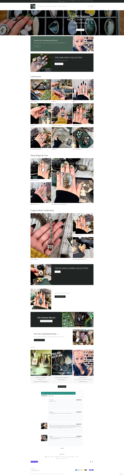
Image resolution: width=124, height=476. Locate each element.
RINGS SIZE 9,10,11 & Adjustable (59, 204)
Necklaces (54, 101)
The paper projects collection (79, 259)
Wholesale (57, 458)
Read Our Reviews (61, 379)
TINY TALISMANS (77, 149)
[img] (44, 395)
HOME (46, 456)
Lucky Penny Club (77, 235)
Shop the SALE (80, 29)
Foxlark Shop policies (57, 456)
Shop (57, 271)
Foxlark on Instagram (70, 456)
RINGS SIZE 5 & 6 (34, 204)
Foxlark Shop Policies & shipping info (40, 381)
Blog (67, 458)
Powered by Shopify (41, 473)
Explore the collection (60, 296)
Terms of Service (63, 458)
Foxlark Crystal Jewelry (36, 473)
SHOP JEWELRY (62, 386)
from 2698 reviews (50, 395)
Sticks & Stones (34, 259)
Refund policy (64, 456)
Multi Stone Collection (56, 125)
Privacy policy (52, 473)
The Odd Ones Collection (36, 149)
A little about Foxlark (82, 381)
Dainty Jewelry (76, 125)
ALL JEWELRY (34, 101)
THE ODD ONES (59, 63)
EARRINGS (33, 125)
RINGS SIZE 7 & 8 (34, 180)
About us (52, 456)
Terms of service (57, 473)
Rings (74, 101)
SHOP (49, 456)
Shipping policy (62, 473)
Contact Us (76, 456)
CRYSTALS (54, 149)
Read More (37, 46)
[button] (40, 6)
